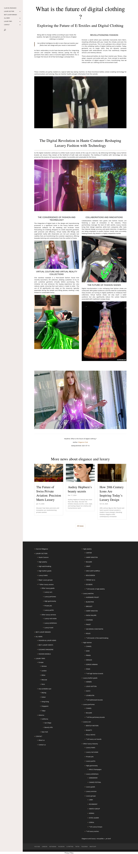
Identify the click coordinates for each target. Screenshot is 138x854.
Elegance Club (83, 442)
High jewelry (43, 562)
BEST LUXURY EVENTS (46, 645)
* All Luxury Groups (95, 827)
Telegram (84, 846)
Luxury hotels (43, 575)
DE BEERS (89, 584)
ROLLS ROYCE (90, 735)
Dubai (44, 697)
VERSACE (89, 660)
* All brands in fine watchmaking (97, 638)
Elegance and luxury (88, 839)
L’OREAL (91, 822)
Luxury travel (48, 628)
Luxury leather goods (90, 678)
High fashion (87, 642)
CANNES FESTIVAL (95, 782)
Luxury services (91, 791)
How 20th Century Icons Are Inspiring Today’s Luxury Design (112, 493)
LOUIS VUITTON (91, 686)
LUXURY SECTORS (9, 11)
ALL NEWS (7, 18)
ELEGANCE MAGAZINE (46, 649)
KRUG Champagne (95, 769)
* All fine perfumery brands (95, 717)
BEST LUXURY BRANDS (10, 15)
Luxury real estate (50, 618)
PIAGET (88, 624)
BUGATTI (89, 730)
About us (42, 740)
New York (45, 732)
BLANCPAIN (90, 602)
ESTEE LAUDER (94, 818)
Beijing (44, 693)
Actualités (100, 839)
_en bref (108, 839)
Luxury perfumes (50, 597)
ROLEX (88, 633)
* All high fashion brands (94, 673)
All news (80, 526)
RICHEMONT (93, 804)
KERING (91, 813)
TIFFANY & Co (90, 580)
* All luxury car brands (93, 739)
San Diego (47, 723)
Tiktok (77, 846)
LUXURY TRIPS (8, 21)
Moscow (44, 680)
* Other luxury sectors (46, 584)
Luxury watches (88, 593)
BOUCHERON (90, 575)
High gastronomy (50, 601)
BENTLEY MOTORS (92, 726)
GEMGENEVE (93, 778)
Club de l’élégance (10, 8)
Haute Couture (43, 557)
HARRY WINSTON (92, 557)
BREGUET (89, 606)
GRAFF (88, 566)
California (45, 719)
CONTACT (7, 25)
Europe (41, 662)
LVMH (91, 800)
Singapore (45, 706)
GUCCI (88, 691)
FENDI (88, 669)
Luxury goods (90, 787)
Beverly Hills (48, 727)
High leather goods (45, 571)
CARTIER (89, 553)
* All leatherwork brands (94, 700)
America (41, 715)
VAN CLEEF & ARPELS (93, 571)
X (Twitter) (69, 846)
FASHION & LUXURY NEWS (47, 640)
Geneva (44, 666)
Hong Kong (45, 702)
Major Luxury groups (46, 580)
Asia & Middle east (45, 689)
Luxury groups (91, 796)
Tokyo (43, 711)
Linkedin (44, 846)
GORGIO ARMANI (92, 664)
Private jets (48, 606)
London (44, 671)
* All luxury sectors (92, 831)
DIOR (88, 651)
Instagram (52, 846)
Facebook (61, 846)
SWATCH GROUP (94, 809)
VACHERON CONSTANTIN (94, 629)
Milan (43, 675)
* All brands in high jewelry (95, 589)
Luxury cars (48, 592)
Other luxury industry (90, 744)
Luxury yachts (49, 610)
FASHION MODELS (45, 654)
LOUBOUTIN (90, 695)
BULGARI (89, 562)
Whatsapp (93, 846)
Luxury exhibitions (50, 623)
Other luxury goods (48, 588)
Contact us (42, 745)
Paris (43, 684)
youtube (37, 846)
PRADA (88, 655)
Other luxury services (49, 615)
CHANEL (89, 646)
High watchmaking (45, 566)
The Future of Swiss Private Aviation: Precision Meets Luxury (48, 493)
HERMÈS (89, 682)
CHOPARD (89, 620)
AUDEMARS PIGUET (92, 597)
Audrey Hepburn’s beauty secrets (80, 489)
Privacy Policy (69, 853)
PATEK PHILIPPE (91, 615)
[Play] (80, 102)
